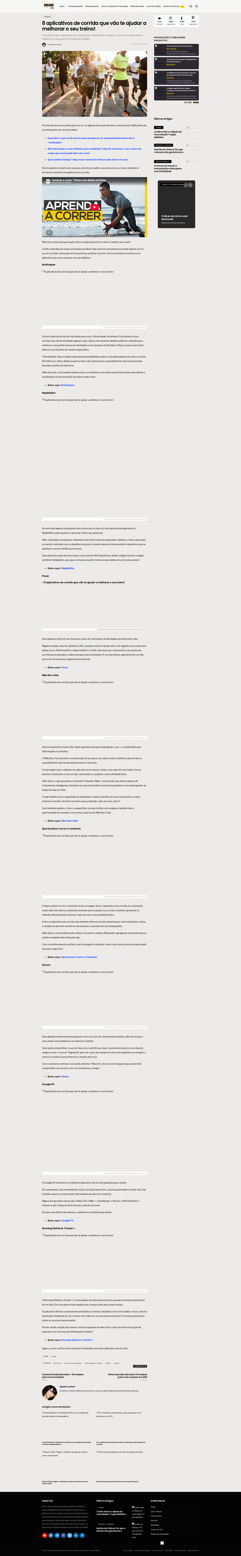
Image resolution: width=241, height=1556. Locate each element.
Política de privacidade (160, 1534)
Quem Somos (156, 1511)
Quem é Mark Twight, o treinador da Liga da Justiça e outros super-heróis (65, 1482)
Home (61, 6)
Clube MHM (168, 1550)
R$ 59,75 (170, 94)
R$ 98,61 (170, 78)
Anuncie (154, 1520)
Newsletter (155, 1525)
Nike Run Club (69, 820)
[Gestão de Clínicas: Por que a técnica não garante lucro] (192, 150)
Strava (65, 1076)
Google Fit (67, 1220)
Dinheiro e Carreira (163, 145)
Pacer (64, 667)
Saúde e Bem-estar (173, 6)
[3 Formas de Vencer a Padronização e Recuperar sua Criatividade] (192, 166)
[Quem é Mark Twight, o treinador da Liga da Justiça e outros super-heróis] (67, 1463)
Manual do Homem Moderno (173, 184)
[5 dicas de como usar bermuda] (176, 204)
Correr (108, 1363)
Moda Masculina (137, 6)
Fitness (159, 127)
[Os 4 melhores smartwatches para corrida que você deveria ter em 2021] (121, 1424)
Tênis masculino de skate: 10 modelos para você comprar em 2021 (127, 1377)
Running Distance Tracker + (77, 1340)
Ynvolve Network (180, 1550)
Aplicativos (57, 1363)
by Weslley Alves (193, 1550)
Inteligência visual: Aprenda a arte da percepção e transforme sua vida (181, 74)
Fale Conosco (156, 1516)
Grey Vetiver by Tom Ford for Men (179, 46)
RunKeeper (67, 385)
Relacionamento (92, 6)
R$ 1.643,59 (171, 49)
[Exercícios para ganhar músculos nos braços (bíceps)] (121, 1463)
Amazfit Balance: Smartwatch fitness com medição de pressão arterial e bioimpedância (66, 1443)
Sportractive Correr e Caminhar (79, 957)
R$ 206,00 (171, 65)
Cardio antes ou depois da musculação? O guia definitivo (168, 134)
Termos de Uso (157, 1529)
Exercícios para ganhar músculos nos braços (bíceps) (117, 1481)
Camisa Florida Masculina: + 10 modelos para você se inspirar (63, 1377)
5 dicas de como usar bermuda (175, 217)
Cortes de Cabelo (153, 6)
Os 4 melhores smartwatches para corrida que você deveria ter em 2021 (120, 1443)
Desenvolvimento (76, 6)
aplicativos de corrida (73, 1363)
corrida (116, 1363)
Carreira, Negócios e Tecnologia (114, 6)
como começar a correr (93, 1363)
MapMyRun (67, 568)
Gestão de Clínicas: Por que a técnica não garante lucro (168, 151)
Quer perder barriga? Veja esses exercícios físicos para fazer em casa (88, 159)
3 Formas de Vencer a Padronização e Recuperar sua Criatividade (168, 168)
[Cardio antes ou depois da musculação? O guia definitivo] (192, 132)
